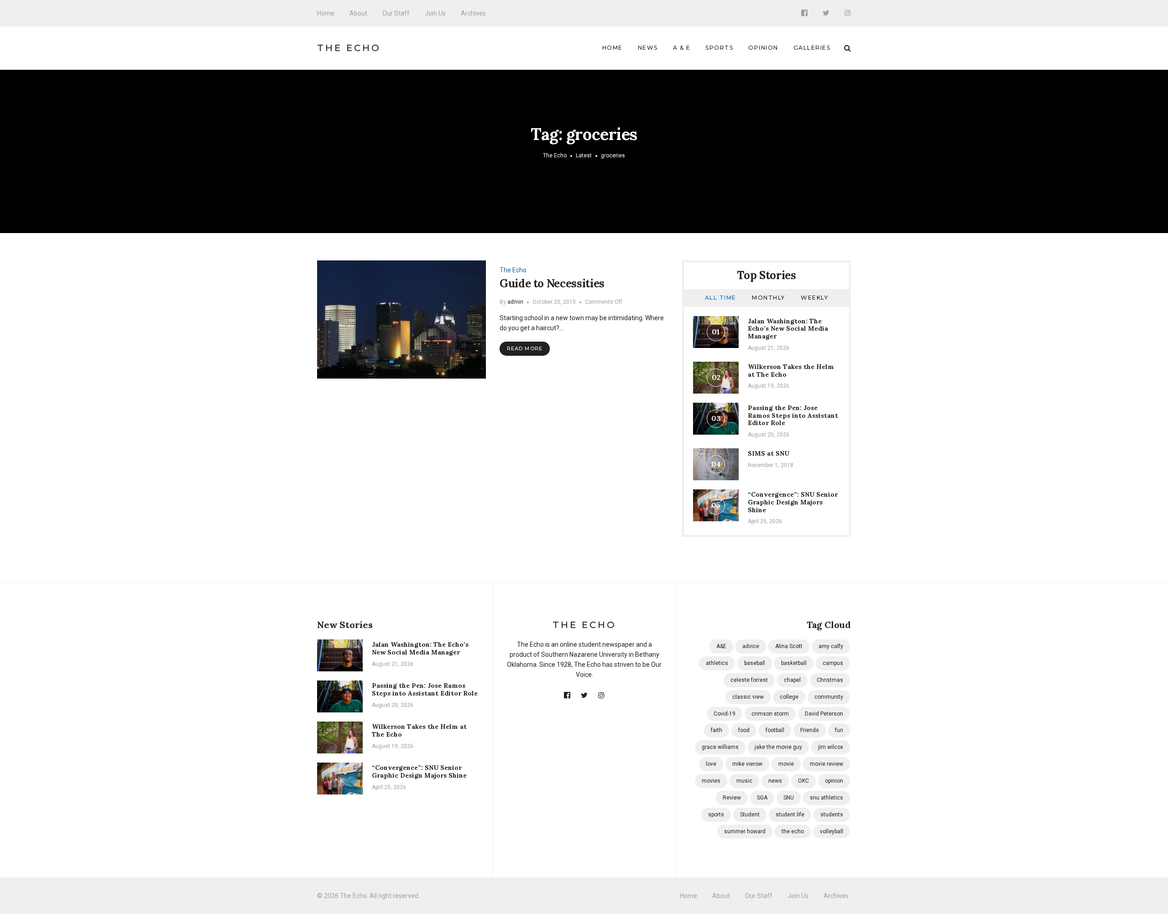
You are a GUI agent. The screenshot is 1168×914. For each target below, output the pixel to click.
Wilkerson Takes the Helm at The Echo (791, 371)
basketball (794, 663)
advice (750, 646)
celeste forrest (749, 680)
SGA (762, 798)
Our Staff (396, 13)
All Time (720, 297)
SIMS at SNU (768, 453)
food (744, 730)
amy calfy (831, 646)
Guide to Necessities (552, 283)
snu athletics (826, 798)
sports (716, 814)
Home (325, 13)
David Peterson (824, 714)
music (744, 781)
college (789, 697)
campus (833, 663)
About (358, 13)
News (648, 47)
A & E (682, 47)
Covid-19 (724, 714)
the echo (793, 831)
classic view (748, 697)
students (831, 814)
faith (716, 730)
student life (790, 814)
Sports (719, 47)
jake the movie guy (778, 747)
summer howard (745, 831)
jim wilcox (830, 747)
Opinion (763, 47)
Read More (524, 348)
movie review (826, 764)
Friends (809, 730)
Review (732, 798)
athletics (717, 663)
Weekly (814, 297)
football (775, 730)
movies (711, 781)
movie (786, 764)
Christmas (830, 680)
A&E (721, 646)
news (775, 781)
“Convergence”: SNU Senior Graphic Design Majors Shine (793, 502)
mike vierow (747, 764)
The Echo (349, 47)
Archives (473, 13)
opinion (834, 781)
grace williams (720, 747)
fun (839, 730)
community (828, 697)
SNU (788, 798)
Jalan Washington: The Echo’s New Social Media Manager (788, 329)
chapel (792, 680)
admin (515, 302)
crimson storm (770, 714)
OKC (803, 781)
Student (750, 814)
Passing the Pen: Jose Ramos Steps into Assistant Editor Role (793, 415)
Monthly (768, 297)
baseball (754, 663)
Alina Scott (789, 646)
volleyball (831, 831)
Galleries (812, 47)
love (711, 764)
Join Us (435, 13)
